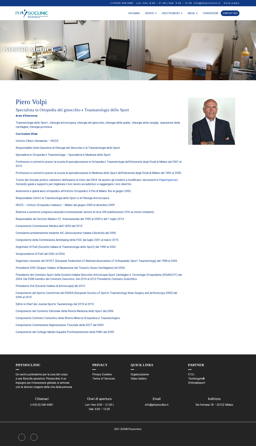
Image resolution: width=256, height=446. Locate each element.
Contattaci (230, 13)
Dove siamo (231, 3)
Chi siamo (134, 13)
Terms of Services (103, 378)
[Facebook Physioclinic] (21, 437)
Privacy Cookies (102, 374)
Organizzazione (140, 374)
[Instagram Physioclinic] (33, 437)
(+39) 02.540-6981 (41, 404)
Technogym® (196, 378)
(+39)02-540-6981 (122, 3)
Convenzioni (210, 13)
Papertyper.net (168, 180)
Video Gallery (139, 378)
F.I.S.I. (191, 374)
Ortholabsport (196, 382)
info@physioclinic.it (207, 3)
